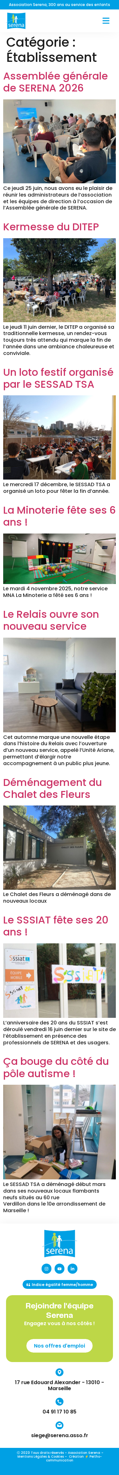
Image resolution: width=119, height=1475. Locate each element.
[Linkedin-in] (72, 1268)
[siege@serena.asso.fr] (59, 1425)
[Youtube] (59, 1268)
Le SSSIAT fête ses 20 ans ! (56, 926)
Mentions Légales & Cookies (40, 1456)
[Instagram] (46, 1268)
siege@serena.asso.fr (59, 1435)
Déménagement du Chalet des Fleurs (52, 788)
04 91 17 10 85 (59, 1411)
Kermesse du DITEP (51, 227)
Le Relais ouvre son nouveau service (51, 620)
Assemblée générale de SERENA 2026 (55, 82)
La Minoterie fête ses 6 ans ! (59, 516)
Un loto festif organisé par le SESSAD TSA (58, 378)
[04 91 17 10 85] (59, 1402)
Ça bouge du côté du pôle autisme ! (56, 1067)
